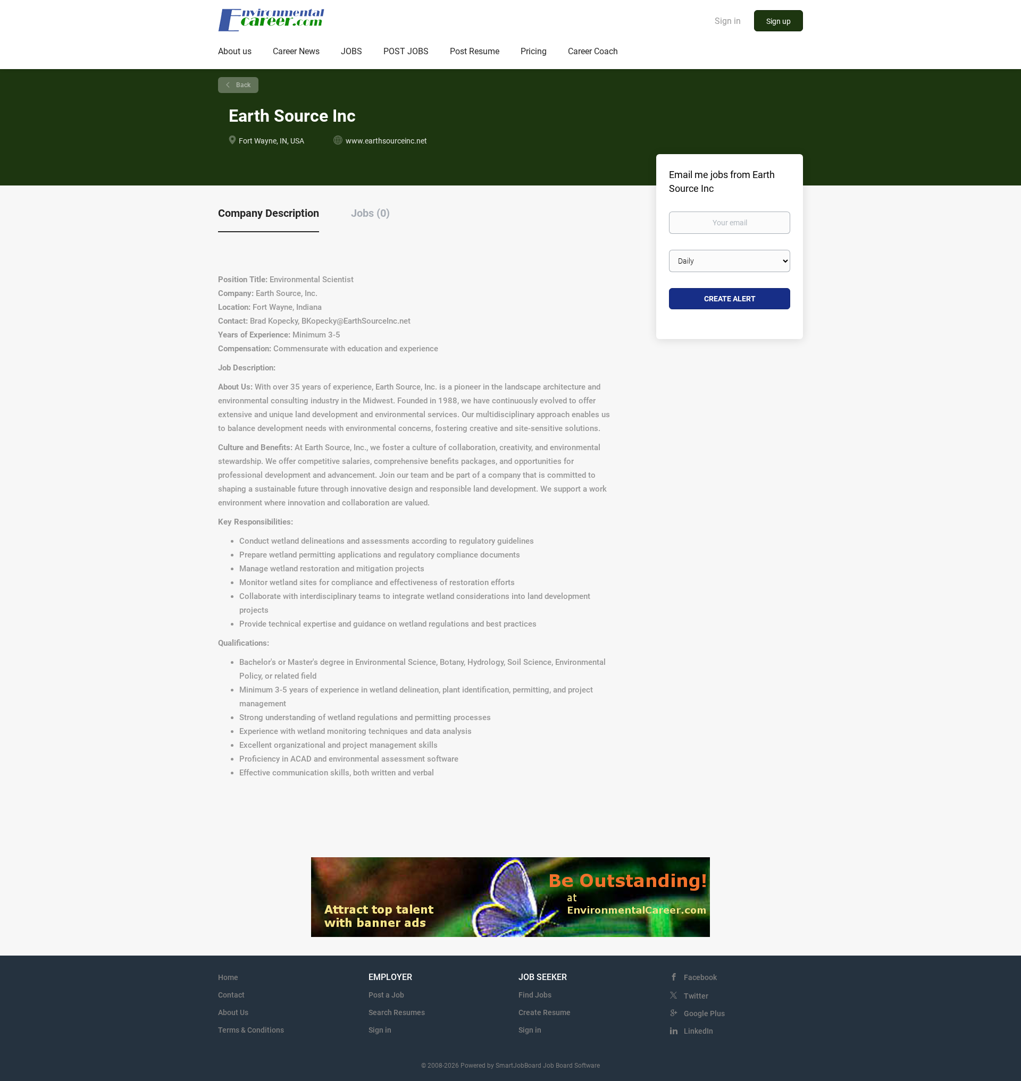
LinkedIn (698, 1031)
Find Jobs (534, 995)
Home (228, 977)
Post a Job (386, 995)
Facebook (700, 977)
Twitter (696, 996)
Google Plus (704, 1013)
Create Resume (544, 1012)
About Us (233, 1012)
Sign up (778, 21)
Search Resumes (397, 1012)
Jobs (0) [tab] (370, 213)
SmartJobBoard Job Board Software (548, 1065)
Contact (231, 995)
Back (242, 85)
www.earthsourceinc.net (386, 141)
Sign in (728, 21)
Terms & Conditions (251, 1030)
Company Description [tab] (268, 213)
